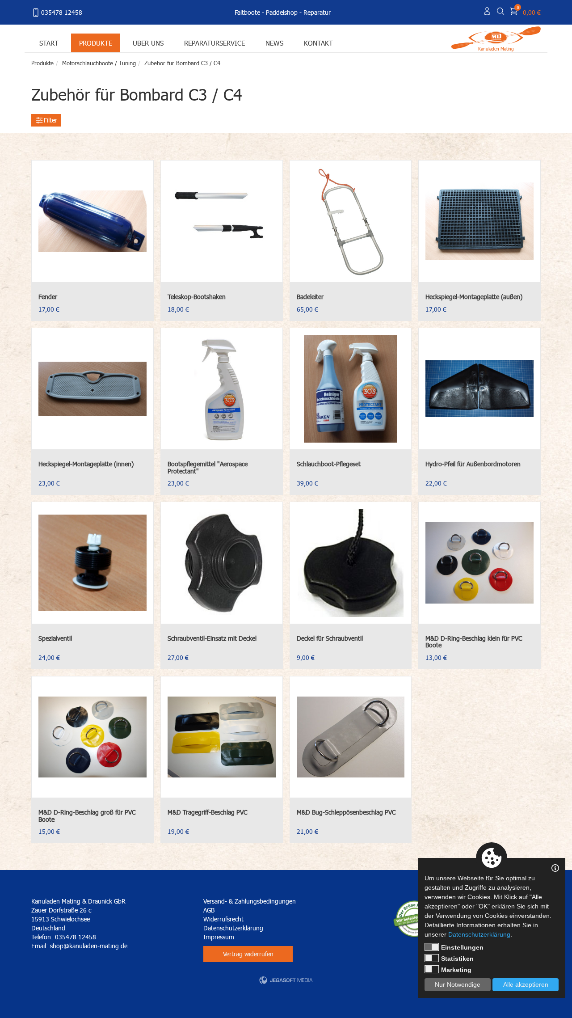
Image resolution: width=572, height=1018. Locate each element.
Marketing (456, 969)
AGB (208, 910)
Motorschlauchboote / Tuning (99, 63)
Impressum (218, 937)
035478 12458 (61, 12)
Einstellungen (462, 947)
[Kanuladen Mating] (496, 37)
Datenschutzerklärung (233, 928)
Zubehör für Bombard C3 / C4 (182, 63)
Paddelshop (282, 12)
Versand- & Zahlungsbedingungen (249, 901)
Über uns (148, 42)
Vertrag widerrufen (248, 954)
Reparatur (317, 12)
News (274, 42)
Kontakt (318, 42)
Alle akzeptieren (525, 984)
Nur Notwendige (457, 984)
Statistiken (457, 958)
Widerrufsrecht (223, 919)
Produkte (95, 42)
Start (49, 42)
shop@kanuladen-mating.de (88, 946)
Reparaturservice (214, 42)
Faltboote (247, 12)
